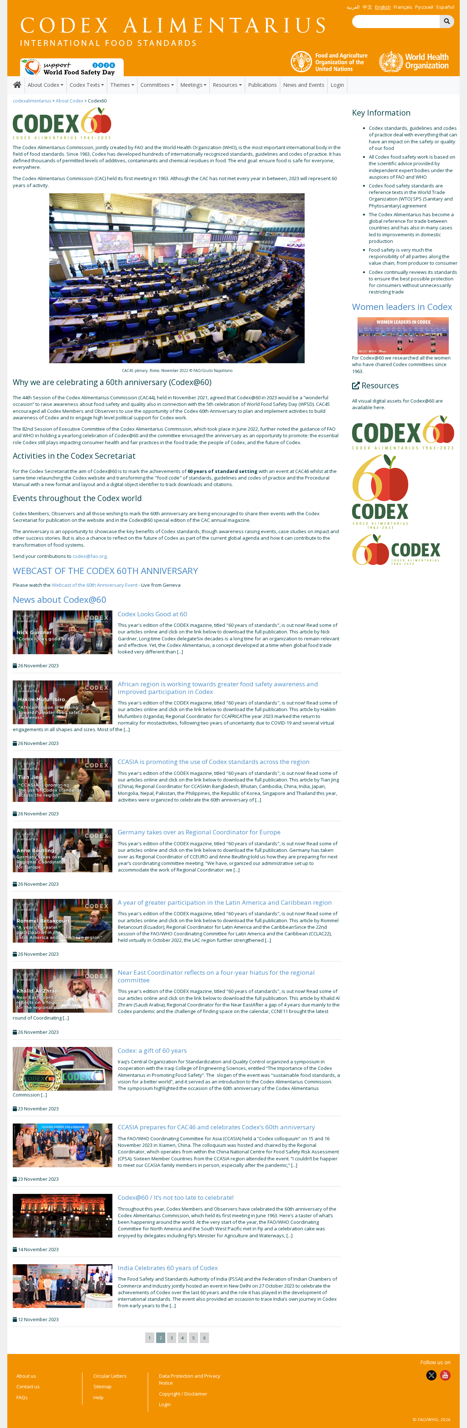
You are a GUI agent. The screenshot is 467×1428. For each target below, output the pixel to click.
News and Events (303, 84)
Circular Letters (110, 1376)
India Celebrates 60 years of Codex (168, 1268)
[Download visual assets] (403, 432)
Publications (262, 84)
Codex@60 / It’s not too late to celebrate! (176, 1197)
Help (98, 1397)
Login (337, 84)
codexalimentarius (32, 101)
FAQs (22, 1397)
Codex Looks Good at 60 (152, 614)
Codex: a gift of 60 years (152, 1050)
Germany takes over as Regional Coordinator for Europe (199, 832)
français (403, 7)
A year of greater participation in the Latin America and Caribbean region (225, 902)
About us (26, 1376)
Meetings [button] (191, 84)
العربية (353, 7)
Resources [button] (225, 84)
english (383, 7)
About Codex (69, 101)
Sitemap (102, 1386)
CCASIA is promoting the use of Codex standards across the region (214, 761)
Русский (424, 7)
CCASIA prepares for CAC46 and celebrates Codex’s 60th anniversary (216, 1127)
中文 (367, 7)
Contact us (28, 1386)
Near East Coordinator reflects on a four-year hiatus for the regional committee (216, 976)
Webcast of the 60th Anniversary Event (95, 585)
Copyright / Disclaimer (183, 1393)
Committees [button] (155, 84)
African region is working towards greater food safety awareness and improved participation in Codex (218, 687)
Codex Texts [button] (85, 84)
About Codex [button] (43, 84)
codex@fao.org (90, 556)
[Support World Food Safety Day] (72, 66)
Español (445, 7)
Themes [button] (120, 84)
